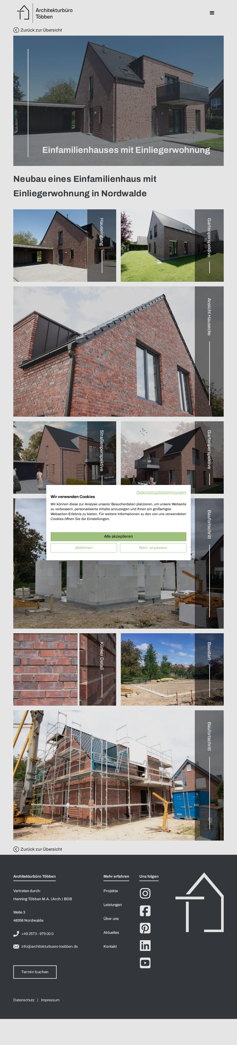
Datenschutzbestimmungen (161, 492)
